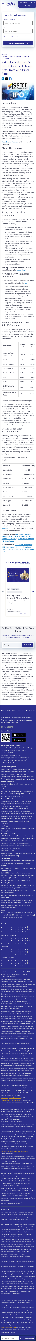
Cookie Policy (27, 903)
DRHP (27, 283)
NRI (15, 878)
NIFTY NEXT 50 (14, 794)
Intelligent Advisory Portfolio (17, 772)
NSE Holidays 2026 (7, 885)
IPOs (15, 875)
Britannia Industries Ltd (8, 846)
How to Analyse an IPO (23, 536)
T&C (26, 36)
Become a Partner (7, 861)
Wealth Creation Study (8, 908)
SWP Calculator (14, 811)
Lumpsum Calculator (16, 806)
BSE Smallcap (28, 791)
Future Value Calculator (9, 814)
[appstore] (19, 735)
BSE (2, 900)
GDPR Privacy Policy (19, 912)
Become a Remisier (23, 863)
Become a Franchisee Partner (24, 861)
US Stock (31, 875)
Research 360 (5, 828)
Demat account (8, 528)
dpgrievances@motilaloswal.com (11, 1100)
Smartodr (5, 915)
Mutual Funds (17, 769)
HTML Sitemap (17, 917)
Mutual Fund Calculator (17, 809)
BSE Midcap (5, 794)
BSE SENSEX (11, 791)
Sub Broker (5, 878)
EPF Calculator (25, 811)
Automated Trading (24, 880)
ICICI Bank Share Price (10, 547)
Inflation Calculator (20, 819)
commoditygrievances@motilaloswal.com (14, 1151)
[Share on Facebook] (10, 78)
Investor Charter (6, 912)
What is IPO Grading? (9, 539)
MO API (27, 828)
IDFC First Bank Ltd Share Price (15, 841)
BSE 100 (10, 796)
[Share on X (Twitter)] (6, 78)
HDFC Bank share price (23, 545)
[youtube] (8, 728)
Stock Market (15, 873)
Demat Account (26, 873)
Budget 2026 (5, 873)
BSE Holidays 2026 (20, 885)
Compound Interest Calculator (11, 804)
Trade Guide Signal (17, 828)
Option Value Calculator (17, 821)
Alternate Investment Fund (10, 774)
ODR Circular (19, 915)
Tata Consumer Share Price (12, 549)
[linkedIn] (11, 728)
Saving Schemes (28, 895)
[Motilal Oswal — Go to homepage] (9, 4)
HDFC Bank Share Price (8, 836)
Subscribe (27, 645)
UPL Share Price (25, 547)
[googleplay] (19, 740)
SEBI (9, 900)
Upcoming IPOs (22, 270)
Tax (2, 895)
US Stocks (31, 772)
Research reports (6, 853)
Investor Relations (7, 903)
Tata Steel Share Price (24, 836)
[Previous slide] (3, 591)
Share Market (5, 784)
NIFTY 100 (4, 796)
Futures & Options (7, 875)
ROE (10, 418)
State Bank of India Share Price (11, 838)
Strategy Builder (6, 831)
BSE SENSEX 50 (18, 796)
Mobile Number (9, 20)
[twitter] (5, 728)
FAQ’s (11, 868)
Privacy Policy (29, 915)
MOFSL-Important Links (24, 900)
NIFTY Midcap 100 (25, 794)
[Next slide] (32, 591)
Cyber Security (6, 917)
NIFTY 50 (4, 791)
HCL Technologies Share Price (19, 843)
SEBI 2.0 (11, 915)
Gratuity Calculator (24, 814)
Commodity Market (17, 784)
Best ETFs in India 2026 (27, 890)
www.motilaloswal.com (8, 1327)
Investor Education (7, 905)
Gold (11, 878)
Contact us (5, 868)
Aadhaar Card (16, 895)
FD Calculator (15, 801)
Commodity (21, 878)
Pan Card (8, 895)
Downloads (31, 912)
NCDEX (14, 900)
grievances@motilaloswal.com (11, 1098)
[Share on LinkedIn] (3, 78)
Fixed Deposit (21, 777)
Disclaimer (17, 903)
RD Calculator (26, 801)
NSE (5, 900)
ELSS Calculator (14, 816)
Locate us (18, 868)
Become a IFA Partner (9, 863)
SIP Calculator (5, 801)
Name (5, 28)
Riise (32, 828)
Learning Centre (19, 853)
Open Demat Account (17, 43)
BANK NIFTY (19, 791)
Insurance (30, 779)
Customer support (28, 868)
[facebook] (2, 728)
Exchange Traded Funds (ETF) (16, 779)
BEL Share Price (15, 848)
